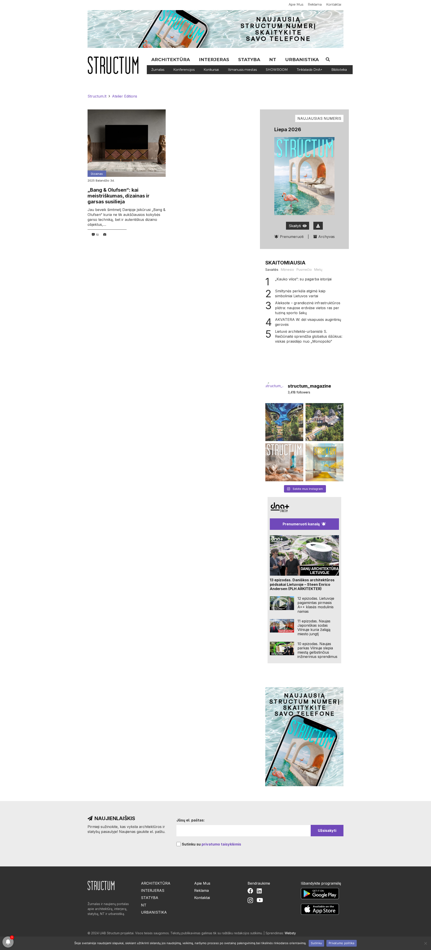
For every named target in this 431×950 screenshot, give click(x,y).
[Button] (318, 226)
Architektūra (155, 883)
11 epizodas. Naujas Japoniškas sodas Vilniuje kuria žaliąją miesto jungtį (313, 627)
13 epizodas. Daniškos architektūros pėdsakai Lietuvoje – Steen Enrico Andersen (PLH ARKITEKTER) (302, 584)
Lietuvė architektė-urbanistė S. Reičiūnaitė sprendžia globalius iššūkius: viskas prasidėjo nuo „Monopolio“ (308, 336)
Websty (290, 933)
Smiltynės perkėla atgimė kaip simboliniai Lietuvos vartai (300, 293)
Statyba (149, 897)
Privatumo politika (341, 943)
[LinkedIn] (259, 891)
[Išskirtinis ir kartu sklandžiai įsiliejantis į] (324, 422)
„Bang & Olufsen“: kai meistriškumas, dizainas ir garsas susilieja (119, 196)
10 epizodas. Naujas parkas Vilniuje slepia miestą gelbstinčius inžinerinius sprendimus (317, 650)
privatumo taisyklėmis (221, 844)
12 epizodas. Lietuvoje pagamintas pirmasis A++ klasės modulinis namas (315, 605)
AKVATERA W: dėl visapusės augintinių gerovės (308, 322)
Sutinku (316, 943)
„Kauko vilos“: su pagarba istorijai (303, 279)
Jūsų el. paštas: (190, 820)
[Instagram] (250, 900)
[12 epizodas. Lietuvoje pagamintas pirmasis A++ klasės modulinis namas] (282, 603)
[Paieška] (327, 59)
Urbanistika (154, 912)
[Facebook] (250, 891)
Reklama (201, 890)
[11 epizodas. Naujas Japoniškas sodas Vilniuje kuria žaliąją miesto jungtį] (282, 626)
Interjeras (152, 890)
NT (143, 905)
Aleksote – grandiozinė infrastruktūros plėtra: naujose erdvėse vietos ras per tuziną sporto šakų (307, 308)
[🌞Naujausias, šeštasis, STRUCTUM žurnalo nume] (324, 462)
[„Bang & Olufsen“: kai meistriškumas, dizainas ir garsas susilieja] (127, 143)
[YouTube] (260, 900)
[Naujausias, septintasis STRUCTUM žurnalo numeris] (284, 462)
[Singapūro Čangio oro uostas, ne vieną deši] (284, 422)
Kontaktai (202, 897)
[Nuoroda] (115, 65)
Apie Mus (202, 883)
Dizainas (97, 173)
